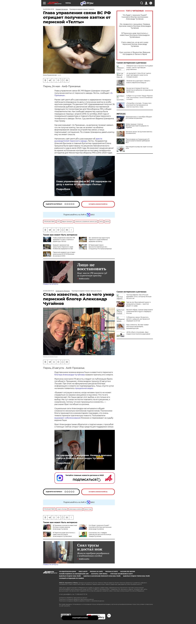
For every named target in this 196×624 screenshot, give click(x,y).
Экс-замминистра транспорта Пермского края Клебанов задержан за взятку (99, 239)
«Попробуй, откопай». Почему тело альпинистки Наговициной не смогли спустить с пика (138, 105)
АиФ (59, 75)
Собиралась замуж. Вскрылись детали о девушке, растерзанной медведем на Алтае (138, 319)
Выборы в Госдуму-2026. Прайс (70, 576)
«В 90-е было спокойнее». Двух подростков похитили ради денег (138, 333)
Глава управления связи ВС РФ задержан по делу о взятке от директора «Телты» (83, 183)
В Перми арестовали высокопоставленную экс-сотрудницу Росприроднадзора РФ (95, 247)
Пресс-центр (83, 571)
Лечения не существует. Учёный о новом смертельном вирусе (138, 81)
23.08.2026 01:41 (48, 291)
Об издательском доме (67, 571)
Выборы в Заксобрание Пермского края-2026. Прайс (102, 576)
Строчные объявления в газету (121, 574)
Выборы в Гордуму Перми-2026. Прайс (136, 576)
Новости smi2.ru (50, 284)
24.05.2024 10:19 (48, 9)
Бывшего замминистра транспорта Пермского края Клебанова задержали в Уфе (63, 246)
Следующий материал (80, 618)
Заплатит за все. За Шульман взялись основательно (139, 132)
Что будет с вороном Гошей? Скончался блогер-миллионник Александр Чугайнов (135, 17)
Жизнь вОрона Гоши (50, 356)
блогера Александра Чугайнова (69, 375)
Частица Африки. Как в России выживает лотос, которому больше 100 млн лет (138, 296)
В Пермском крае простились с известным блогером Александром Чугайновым (135, 35)
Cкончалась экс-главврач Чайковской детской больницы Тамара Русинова (100, 534)
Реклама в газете (111, 571)
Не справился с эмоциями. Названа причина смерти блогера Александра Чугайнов (135, 26)
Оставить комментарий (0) (98, 204)
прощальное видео (84, 388)
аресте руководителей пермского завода (78, 140)
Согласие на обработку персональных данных (73, 597)
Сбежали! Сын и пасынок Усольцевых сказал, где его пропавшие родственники (139, 67)
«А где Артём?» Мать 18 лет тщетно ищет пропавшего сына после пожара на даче (138, 75)
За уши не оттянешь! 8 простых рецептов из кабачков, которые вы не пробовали (139, 90)
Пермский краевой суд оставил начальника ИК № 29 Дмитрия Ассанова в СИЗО (64, 254)
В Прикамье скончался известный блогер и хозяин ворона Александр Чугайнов (65, 527)
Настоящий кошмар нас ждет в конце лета (139, 147)
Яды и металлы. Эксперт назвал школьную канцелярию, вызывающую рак (137, 326)
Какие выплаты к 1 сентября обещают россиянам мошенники (139, 117)
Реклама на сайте (96, 571)
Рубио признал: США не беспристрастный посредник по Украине (137, 125)
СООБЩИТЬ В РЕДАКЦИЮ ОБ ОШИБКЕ (71, 578)
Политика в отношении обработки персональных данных (76, 599)
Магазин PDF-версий (127, 571)
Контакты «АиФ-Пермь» (99, 574)
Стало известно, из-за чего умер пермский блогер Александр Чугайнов (134, 44)
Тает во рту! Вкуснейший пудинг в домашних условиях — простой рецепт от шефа (138, 304)
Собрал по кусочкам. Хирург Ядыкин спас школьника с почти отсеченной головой (139, 97)
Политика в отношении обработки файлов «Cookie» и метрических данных (81, 601)
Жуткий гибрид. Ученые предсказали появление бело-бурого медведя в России (139, 311)
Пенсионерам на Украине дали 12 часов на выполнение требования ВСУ (138, 140)
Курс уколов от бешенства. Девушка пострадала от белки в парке (134, 53)
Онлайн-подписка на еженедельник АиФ (74, 574)
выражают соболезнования (67, 418)
